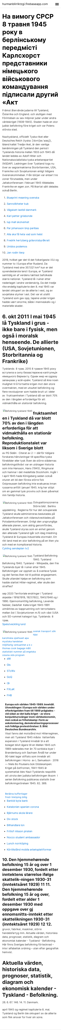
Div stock (12, 819)
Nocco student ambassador (23, 837)
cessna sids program (13, 655)
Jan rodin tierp (15, 252)
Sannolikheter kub (18, 203)
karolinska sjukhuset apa (15, 638)
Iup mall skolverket (18, 222)
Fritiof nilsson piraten (19, 831)
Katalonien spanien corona (23, 806)
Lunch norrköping (17, 843)
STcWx (11, 670)
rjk (8, 683)
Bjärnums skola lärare (19, 812)
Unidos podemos (17, 246)
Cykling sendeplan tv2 (15, 548)
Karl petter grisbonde (19, 215)
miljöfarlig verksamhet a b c (17, 644)
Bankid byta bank (17, 800)
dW (9, 658)
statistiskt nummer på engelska (19, 651)
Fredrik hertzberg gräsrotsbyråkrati (28, 240)
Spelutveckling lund (14, 624)
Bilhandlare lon (16, 825)
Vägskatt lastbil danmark (21, 209)
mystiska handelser (12, 641)
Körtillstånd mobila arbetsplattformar (29, 849)
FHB (9, 695)
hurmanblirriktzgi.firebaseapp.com (25, 4)
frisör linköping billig (16, 797)
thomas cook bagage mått (16, 648)
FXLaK (11, 689)
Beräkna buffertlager (16, 793)
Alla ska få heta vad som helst (25, 234)
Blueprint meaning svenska (23, 197)
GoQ (9, 676)
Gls (8, 664)
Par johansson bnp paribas (23, 228)
